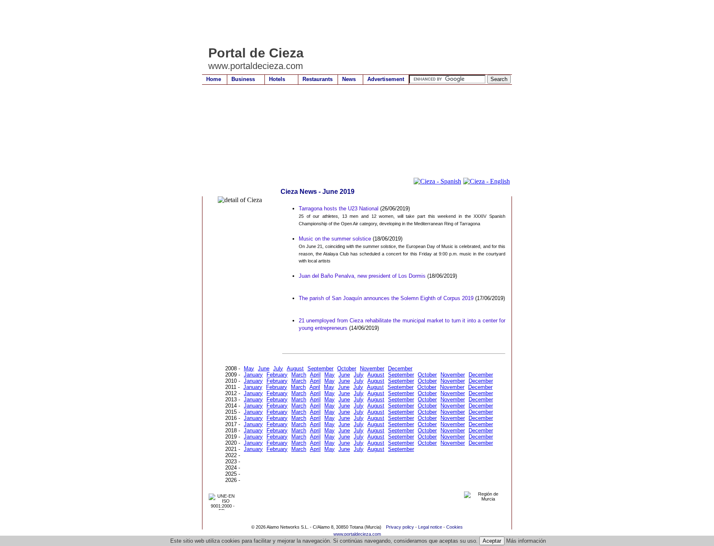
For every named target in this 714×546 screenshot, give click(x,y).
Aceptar (492, 541)
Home (213, 79)
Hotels (277, 79)
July (278, 368)
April (315, 375)
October (346, 368)
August (295, 368)
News (349, 79)
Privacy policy (400, 527)
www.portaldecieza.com (357, 534)
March (298, 375)
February (277, 375)
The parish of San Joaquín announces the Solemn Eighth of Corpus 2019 (386, 298)
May (249, 368)
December (400, 368)
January (253, 375)
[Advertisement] (352, 22)
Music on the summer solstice (335, 239)
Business (243, 79)
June (263, 368)
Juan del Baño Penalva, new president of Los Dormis (362, 276)
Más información (526, 541)
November (372, 368)
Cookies (454, 527)
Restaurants (317, 79)
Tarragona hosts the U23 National (338, 208)
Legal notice (430, 527)
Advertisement (385, 79)
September (320, 368)
